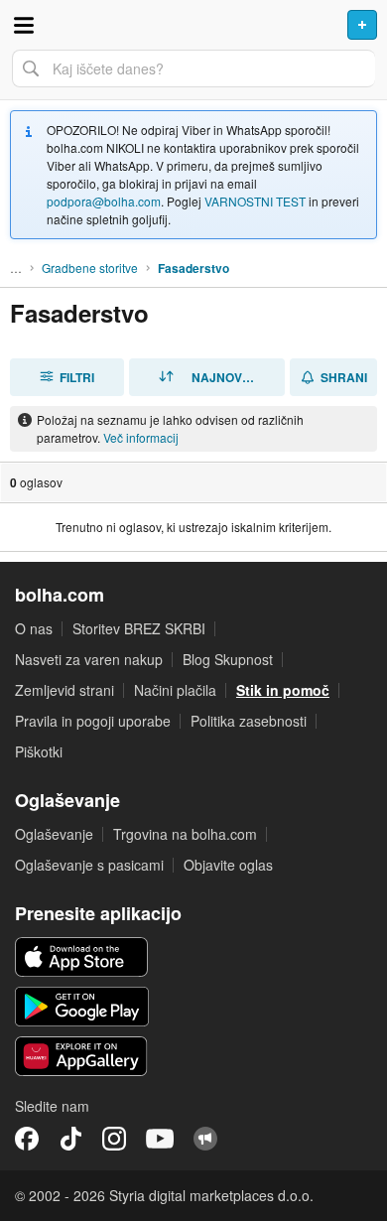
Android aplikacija (82, 1006)
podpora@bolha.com (104, 201)
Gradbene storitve (90, 267)
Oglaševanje (54, 834)
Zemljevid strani (64, 690)
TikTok (70, 1139)
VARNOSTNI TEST (255, 201)
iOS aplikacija (82, 957)
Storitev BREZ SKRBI (138, 628)
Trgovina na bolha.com (185, 834)
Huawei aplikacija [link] (82, 1056)
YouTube (160, 1139)
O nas (34, 628)
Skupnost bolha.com (205, 1139)
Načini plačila (175, 690)
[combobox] (193, 68)
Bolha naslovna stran (193, 25)
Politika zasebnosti (249, 721)
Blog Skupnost (228, 659)
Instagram (114, 1139)
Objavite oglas (228, 865)
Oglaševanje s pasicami (89, 865)
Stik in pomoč (282, 690)
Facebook (27, 1139)
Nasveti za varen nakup (89, 659)
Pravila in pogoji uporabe (93, 721)
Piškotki (39, 751)
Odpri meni (24, 25)
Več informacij (141, 437)
